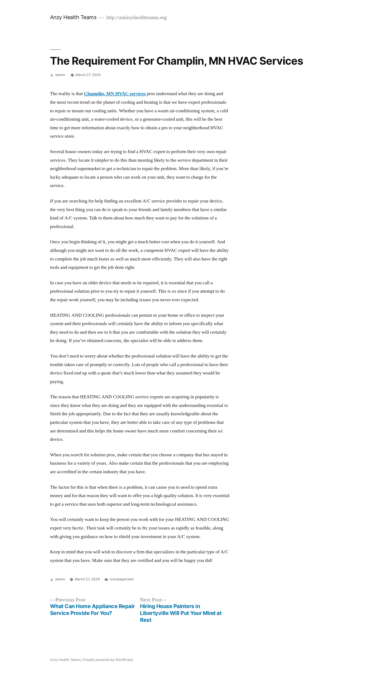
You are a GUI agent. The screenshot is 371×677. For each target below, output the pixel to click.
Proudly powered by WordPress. (108, 660)
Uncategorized (122, 579)
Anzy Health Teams (73, 17)
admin (60, 75)
